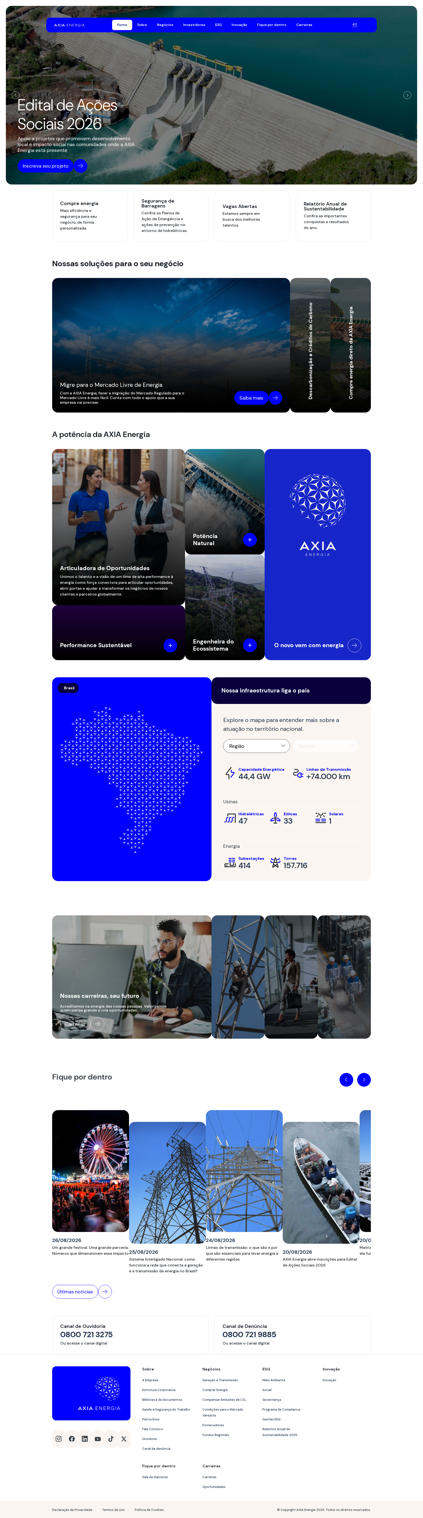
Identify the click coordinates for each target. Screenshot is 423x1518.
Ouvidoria (149, 1439)
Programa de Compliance (281, 1409)
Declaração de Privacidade (72, 1510)
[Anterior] (16, 95)
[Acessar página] (354, 645)
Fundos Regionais (215, 1435)
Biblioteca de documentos (162, 1400)
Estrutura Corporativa (159, 1390)
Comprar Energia (215, 1390)
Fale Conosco (152, 1429)
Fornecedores (213, 1425)
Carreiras (209, 1477)
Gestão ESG (271, 1419)
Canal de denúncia (156, 1449)
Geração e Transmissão (220, 1380)
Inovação (329, 1380)
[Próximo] (407, 95)
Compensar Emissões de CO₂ (224, 1400)
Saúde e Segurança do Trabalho (166, 1409)
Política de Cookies (149, 1510)
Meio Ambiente (273, 1380)
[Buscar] (343, 25)
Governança (271, 1400)
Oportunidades (213, 1487)
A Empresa (150, 1380)
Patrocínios (151, 1419)
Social (266, 1390)
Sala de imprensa (155, 1477)
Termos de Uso (113, 1510)
